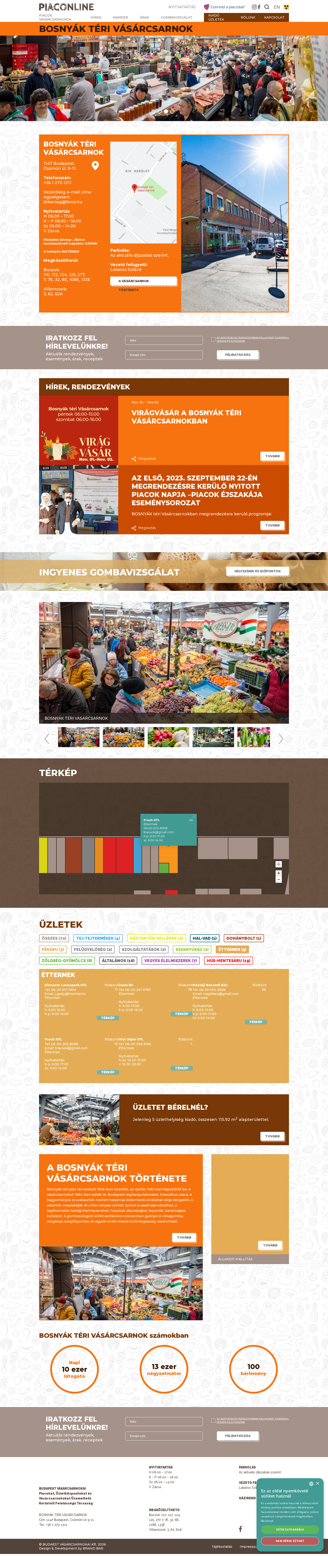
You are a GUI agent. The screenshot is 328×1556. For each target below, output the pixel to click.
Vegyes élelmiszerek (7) (170, 960)
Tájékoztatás (222, 1547)
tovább (272, 456)
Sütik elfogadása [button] (290, 1529)
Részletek (267, 1521)
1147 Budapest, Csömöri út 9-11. (60, 166)
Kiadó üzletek (216, 17)
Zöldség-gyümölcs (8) (67, 960)
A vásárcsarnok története (133, 282)
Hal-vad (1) (205, 938)
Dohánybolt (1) (243, 938)
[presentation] (47, 739)
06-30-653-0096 (212, 990)
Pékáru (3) (53, 949)
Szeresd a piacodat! (228, 7)
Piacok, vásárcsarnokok (55, 17)
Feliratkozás (237, 355)
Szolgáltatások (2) (144, 949)
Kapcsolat (274, 17)
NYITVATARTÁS (182, 7)
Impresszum (250, 1547)
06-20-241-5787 (138, 990)
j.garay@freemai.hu (70, 994)
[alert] (290, 1515)
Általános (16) (118, 960)
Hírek (96, 17)
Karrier (120, 17)
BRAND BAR (93, 1548)
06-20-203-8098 (156, 828)
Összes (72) (54, 938)
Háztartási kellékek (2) (156, 938)
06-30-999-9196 (138, 1044)
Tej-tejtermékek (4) (98, 938)
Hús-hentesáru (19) (228, 960)
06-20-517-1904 (63, 990)
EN (277, 7)
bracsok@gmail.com (159, 832)
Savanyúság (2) (192, 949)
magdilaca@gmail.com (221, 994)
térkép (107, 1018)
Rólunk (248, 17)
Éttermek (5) (232, 949)
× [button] (317, 1483)
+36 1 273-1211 (57, 182)
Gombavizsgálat (176, 17)
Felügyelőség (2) (93, 949)
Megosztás (147, 459)
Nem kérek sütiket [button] (290, 1541)
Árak (144, 17)
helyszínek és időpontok (258, 571)
